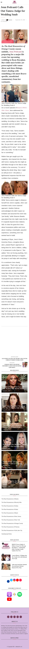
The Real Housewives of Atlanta (9, 499)
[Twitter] (11, 617)
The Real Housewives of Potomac (10, 527)
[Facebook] (8, 617)
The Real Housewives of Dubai (9, 509)
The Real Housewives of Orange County (12, 523)
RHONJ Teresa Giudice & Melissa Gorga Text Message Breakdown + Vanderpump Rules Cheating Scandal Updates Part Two (19, 547)
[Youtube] (9, 597)
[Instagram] (14, 617)
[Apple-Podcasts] (9, 593)
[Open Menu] (1, 2)
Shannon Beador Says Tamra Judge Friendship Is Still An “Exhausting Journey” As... (13, 463)
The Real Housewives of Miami (9, 513)
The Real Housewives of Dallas (9, 506)
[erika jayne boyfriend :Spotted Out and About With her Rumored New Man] (5, 567)
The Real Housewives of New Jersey (11, 516)
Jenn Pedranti (15, 51)
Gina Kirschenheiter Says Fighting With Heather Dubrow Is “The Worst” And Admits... (14, 482)
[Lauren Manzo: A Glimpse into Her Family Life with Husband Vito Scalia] (5, 558)
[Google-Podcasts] (14, 593)
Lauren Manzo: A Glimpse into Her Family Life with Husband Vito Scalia (19, 557)
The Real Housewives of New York (10, 520)
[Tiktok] (17, 617)
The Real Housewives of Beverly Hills (11, 502)
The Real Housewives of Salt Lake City (11, 530)
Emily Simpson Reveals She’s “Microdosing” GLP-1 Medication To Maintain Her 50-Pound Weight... (13, 425)
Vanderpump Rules (6, 534)
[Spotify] (19, 593)
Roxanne (10, 19)
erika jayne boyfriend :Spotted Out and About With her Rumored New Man (19, 566)
